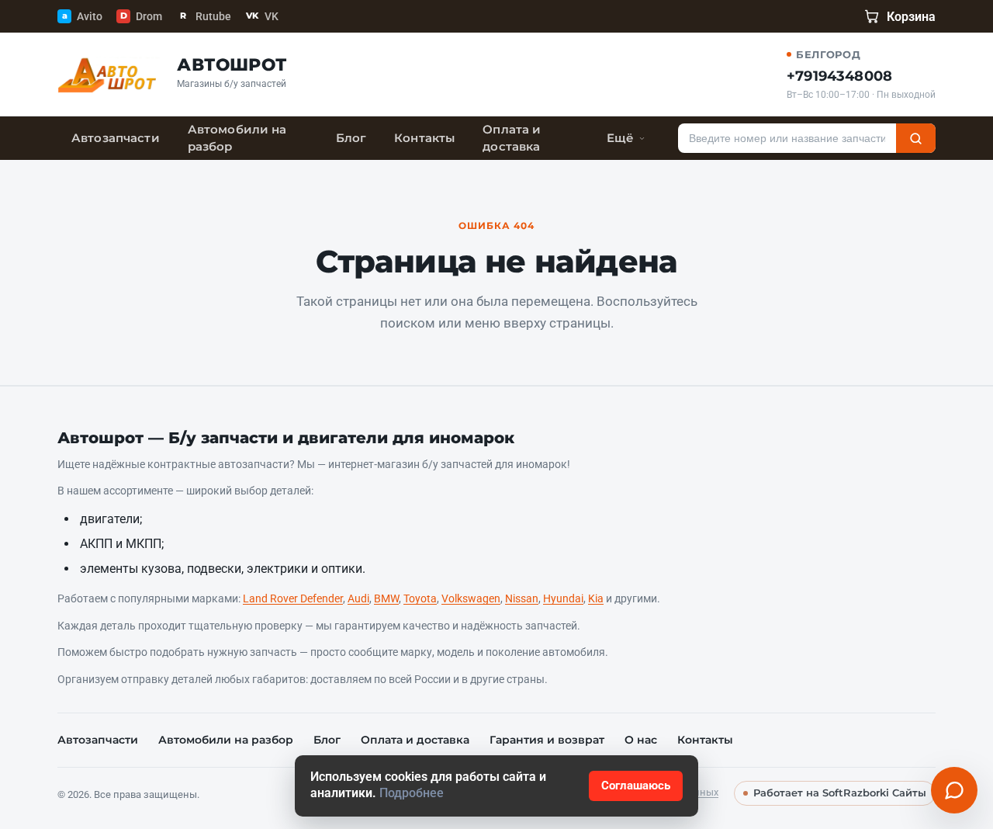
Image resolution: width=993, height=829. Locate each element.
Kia (596, 598)
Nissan (521, 598)
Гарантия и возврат (547, 740)
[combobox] (787, 138)
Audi (358, 598)
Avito (82, 16)
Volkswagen (470, 598)
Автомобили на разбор (237, 138)
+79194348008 (839, 76)
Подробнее (411, 793)
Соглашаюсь (635, 786)
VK (262, 16)
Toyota (420, 598)
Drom (141, 16)
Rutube (205, 16)
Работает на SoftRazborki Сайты (839, 793)
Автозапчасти (115, 138)
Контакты (424, 138)
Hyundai (563, 598)
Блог (351, 138)
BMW (386, 598)
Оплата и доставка (512, 138)
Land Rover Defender (293, 598)
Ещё (620, 138)
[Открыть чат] (954, 790)
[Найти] (916, 138)
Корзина (911, 16)
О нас (641, 740)
